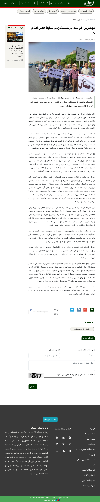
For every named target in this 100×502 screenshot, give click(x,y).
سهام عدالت (39, 11)
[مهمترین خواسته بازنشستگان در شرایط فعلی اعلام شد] (62, 67)
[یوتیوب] (57, 438)
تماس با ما (90, 433)
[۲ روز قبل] (15, 37)
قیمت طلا (53, 11)
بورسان (53, 2)
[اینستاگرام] (69, 444)
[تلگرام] (69, 438)
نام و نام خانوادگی (87, 349)
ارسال (32, 386)
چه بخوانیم (14, 2)
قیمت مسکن (24, 11)
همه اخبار (90, 439)
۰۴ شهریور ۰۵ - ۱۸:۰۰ (14, 60)
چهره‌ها (68, 2)
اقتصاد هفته (44, 2)
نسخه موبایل (50, 419)
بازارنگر (60, 2)
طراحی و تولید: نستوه (49, 500)
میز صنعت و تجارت (29, 2)
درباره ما (91, 428)
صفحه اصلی (90, 19)
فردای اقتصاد (85, 3)
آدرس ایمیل (54, 349)
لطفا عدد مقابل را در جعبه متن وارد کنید (76, 374)
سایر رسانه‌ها (77, 19)
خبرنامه (91, 444)
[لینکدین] (63, 438)
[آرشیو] (57, 451)
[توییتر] (63, 444)
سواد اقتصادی (86, 11)
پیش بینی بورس (68, 11)
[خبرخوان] (63, 451)
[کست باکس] (69, 451)
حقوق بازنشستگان (82, 329)
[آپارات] (57, 444)
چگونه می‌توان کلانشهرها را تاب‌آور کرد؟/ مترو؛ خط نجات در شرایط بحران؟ (15, 51)
